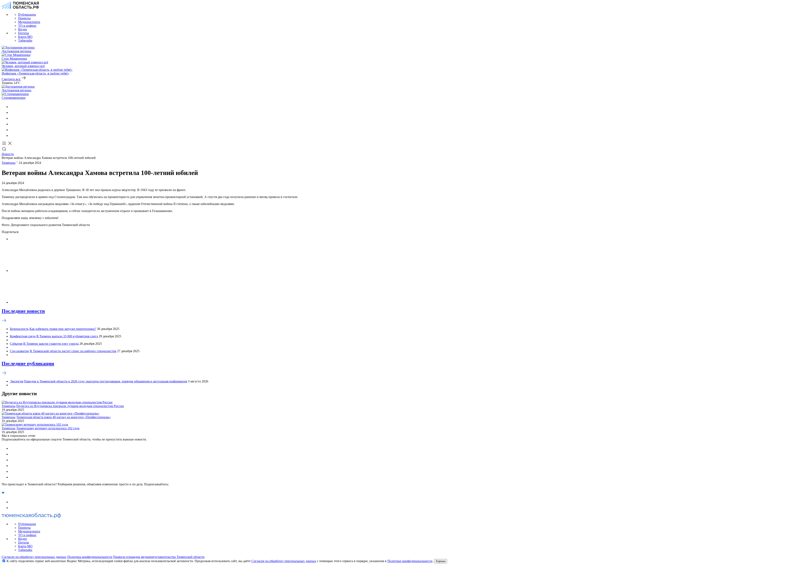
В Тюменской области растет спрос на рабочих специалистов (73, 351)
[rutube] (12, 130)
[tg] (12, 118)
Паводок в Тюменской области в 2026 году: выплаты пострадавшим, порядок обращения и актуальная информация (105, 381)
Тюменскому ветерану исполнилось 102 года (47, 428)
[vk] (12, 106)
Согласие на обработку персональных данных (34, 557)
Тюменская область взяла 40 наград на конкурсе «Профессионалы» (63, 417)
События (16, 343)
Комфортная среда (23, 336)
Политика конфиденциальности (89, 557)
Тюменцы (8, 162)
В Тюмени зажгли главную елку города (51, 343)
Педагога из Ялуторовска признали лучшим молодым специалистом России (70, 406)
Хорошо (440, 561)
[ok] (12, 112)
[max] (12, 124)
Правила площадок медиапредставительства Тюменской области (158, 557)
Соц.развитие (19, 351)
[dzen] (12, 135)
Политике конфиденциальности (409, 561)
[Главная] (20, 7)
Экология (16, 381)
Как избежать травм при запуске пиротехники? (62, 329)
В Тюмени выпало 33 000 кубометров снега (67, 336)
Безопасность (19, 329)
